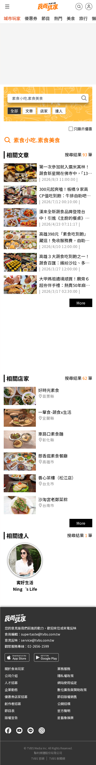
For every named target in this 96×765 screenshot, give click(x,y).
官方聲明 (63, 710)
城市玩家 (12, 18)
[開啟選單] (7, 6)
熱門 (58, 18)
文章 (29, 111)
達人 (59, 111)
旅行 (83, 18)
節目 (45, 18)
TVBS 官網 (37, 758)
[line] (30, 730)
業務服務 (63, 668)
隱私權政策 (65, 675)
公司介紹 (11, 675)
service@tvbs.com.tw (37, 640)
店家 (44, 111)
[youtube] (19, 730)
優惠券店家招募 (16, 696)
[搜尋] (78, 6)
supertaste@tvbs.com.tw (40, 634)
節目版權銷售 (67, 696)
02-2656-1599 (38, 646)
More (80, 303)
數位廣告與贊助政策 (72, 689)
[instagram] (41, 730)
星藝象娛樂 (65, 717)
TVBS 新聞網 (57, 758)
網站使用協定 (67, 682)
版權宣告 (11, 717)
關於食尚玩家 (14, 668)
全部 (14, 111)
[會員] (88, 6)
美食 (71, 18)
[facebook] (8, 730)
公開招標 (63, 703)
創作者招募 (13, 703)
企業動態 (11, 689)
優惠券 (31, 18)
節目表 (9, 710)
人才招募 (11, 682)
